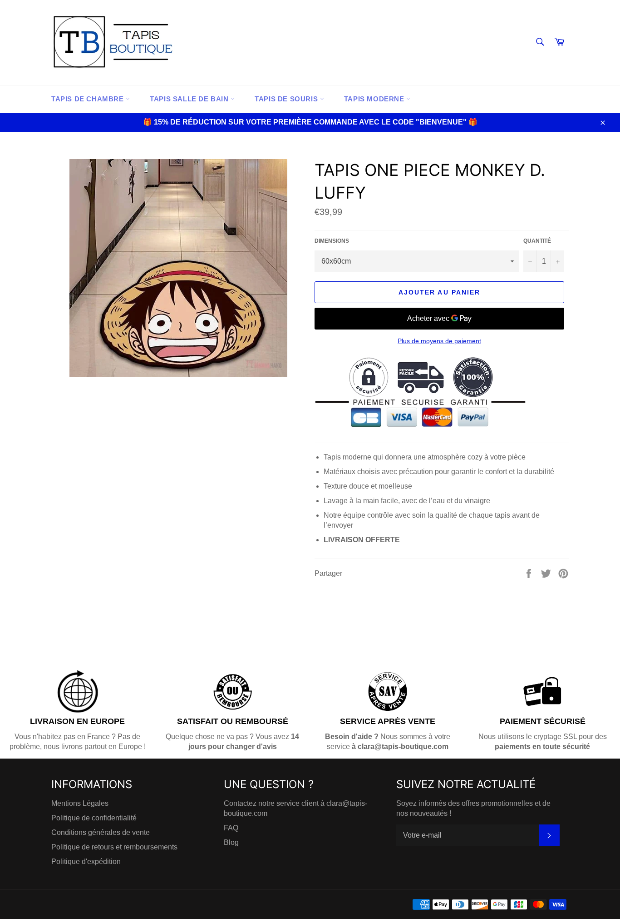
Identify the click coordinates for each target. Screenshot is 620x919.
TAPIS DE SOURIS (287, 99)
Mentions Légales (79, 803)
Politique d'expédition (86, 861)
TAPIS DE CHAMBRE (88, 99)
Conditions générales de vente (100, 832)
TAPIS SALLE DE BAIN (190, 99)
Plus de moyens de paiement (439, 341)
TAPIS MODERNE (375, 99)
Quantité (537, 241)
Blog (231, 842)
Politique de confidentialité (94, 818)
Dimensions (332, 241)
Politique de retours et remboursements (114, 847)
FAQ (231, 828)
